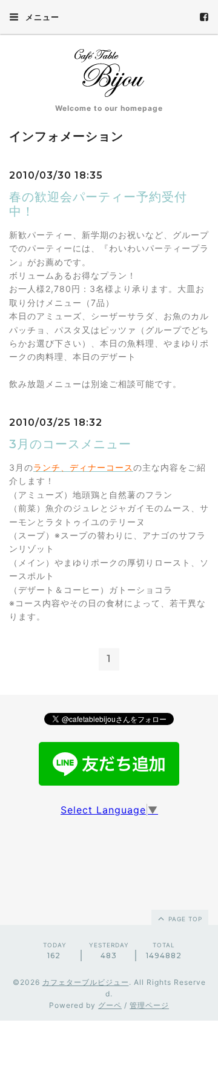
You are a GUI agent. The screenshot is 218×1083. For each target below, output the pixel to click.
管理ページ (149, 1005)
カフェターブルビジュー (85, 982)
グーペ (110, 1005)
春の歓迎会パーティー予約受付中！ (98, 204)
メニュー (41, 17)
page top (184, 918)
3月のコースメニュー (70, 444)
